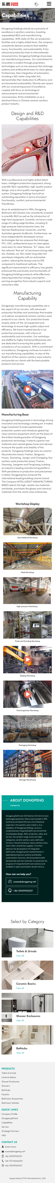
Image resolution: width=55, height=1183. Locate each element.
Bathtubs (21, 1048)
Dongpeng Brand (10, 1118)
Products (8, 1068)
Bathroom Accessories (12, 1098)
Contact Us (9, 1142)
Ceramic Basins (26, 984)
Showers (6, 1085)
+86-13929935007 (23, 890)
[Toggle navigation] (49, 4)
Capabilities (7, 1122)
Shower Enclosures (28, 1016)
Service (5, 1126)
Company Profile (9, 1114)
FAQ (4, 1135)
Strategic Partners (10, 1131)
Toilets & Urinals (26, 951)
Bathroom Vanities (10, 1103)
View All (20, 956)
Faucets (5, 1094)
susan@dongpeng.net (24, 881)
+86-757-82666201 (14, 1160)
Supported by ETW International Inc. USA (27, 1178)
